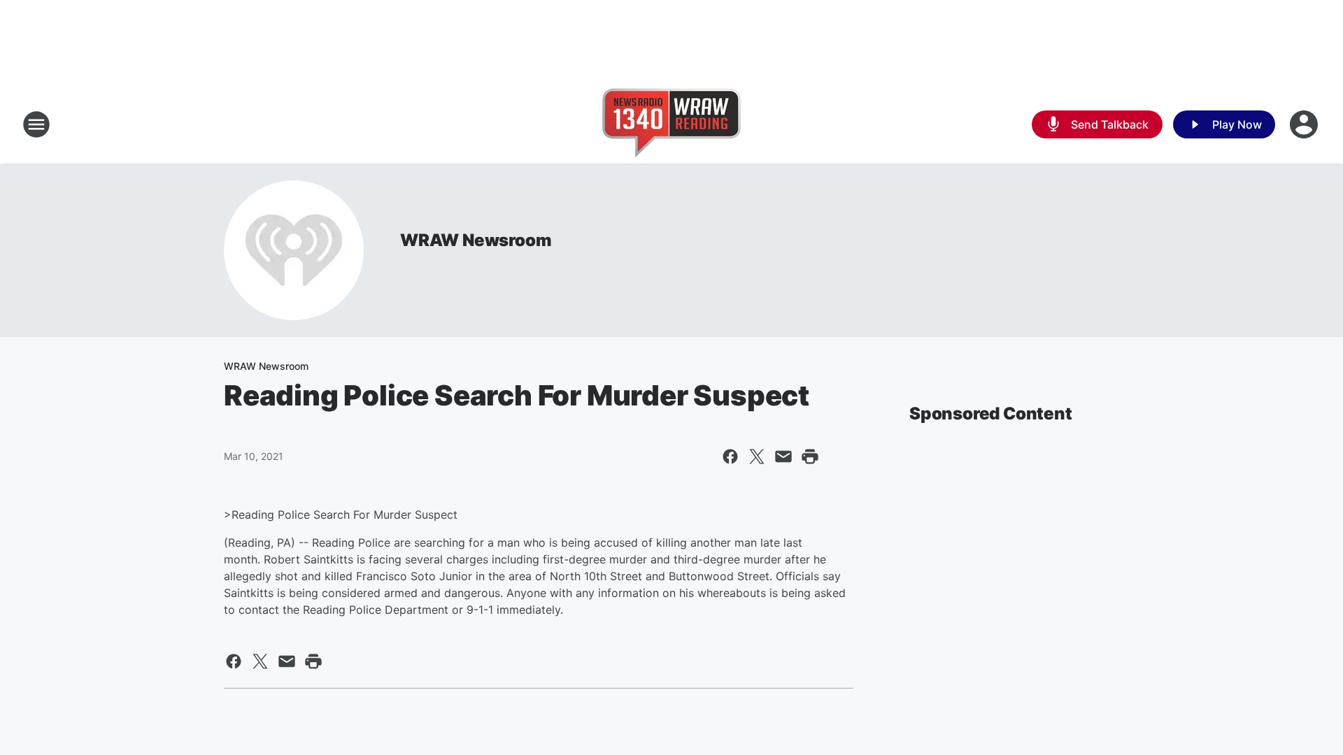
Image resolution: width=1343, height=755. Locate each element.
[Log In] (1305, 124)
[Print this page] (810, 456)
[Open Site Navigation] (36, 124)
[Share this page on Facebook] (730, 456)
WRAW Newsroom (475, 240)
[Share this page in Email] (783, 456)
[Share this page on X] (757, 456)
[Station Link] (671, 124)
